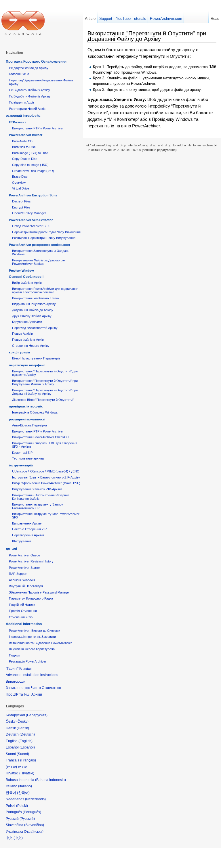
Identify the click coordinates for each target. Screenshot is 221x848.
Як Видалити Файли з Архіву (29, 90)
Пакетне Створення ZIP (29, 529)
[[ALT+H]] (23, 23)
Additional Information (24, 624)
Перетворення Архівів (28, 535)
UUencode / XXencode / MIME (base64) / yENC (45, 471)
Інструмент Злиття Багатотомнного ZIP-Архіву (46, 477)
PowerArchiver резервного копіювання (39, 244)
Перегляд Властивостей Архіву (35, 328)
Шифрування (21, 541)
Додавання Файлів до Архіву (32, 310)
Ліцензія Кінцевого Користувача (32, 649)
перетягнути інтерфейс (27, 365)
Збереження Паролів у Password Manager (39, 592)
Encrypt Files (21, 207)
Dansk (23, 728)
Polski (22, 806)
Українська (33, 832)
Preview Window (21, 270)
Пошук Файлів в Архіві (28, 339)
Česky (22, 721)
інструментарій (21, 465)
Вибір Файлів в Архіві (27, 282)
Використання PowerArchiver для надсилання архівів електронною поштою (45, 290)
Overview (19, 182)
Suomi (23, 754)
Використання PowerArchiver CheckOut (40, 437)
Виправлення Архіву (27, 523)
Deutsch (27, 734)
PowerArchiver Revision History (31, 561)
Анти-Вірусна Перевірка (29, 425)
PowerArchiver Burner (25, 135)
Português (32, 812)
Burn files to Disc (24, 147)
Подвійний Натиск (22, 604)
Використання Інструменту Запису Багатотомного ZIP (37, 506)
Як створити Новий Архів (27, 108)
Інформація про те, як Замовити (32, 636)
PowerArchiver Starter (24, 567)
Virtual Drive (20, 188)
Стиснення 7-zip (21, 617)
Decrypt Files (21, 201)
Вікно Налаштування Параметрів (36, 358)
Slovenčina (34, 825)
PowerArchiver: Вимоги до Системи (34, 630)
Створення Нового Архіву (30, 345)
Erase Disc (20, 176)
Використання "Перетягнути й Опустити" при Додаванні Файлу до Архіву (45, 391)
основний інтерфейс (23, 116)
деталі (11, 549)
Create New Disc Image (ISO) (33, 171)
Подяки (14, 655)
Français (28, 760)
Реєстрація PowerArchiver (27, 661)
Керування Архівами (27, 321)
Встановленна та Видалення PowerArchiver (40, 643)
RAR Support (18, 573)
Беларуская (36, 715)
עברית (11, 767)
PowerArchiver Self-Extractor (31, 220)
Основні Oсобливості (26, 276)
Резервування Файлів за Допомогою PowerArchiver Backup (38, 262)
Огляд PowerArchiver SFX (30, 226)
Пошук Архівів (22, 333)
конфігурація (19, 352)
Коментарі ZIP (22, 452)
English (25, 741)
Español (27, 747)
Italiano (25, 786)
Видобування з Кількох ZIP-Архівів (37, 489)
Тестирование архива (28, 458)
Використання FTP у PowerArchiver (38, 128)
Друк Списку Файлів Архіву (32, 316)
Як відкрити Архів (21, 102)
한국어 (23, 793)
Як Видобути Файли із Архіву (30, 96)
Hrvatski (26, 773)
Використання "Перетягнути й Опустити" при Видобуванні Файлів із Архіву (45, 382)
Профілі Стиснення (23, 610)
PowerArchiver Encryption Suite (33, 195)
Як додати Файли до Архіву (28, 68)
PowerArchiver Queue (24, 555)
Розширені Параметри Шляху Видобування (43, 238)
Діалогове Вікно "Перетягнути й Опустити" (43, 399)
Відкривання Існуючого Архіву (34, 304)
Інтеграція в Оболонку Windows (35, 412)
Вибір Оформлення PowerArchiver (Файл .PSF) (46, 483)
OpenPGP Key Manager (29, 213)
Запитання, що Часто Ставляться (33, 688)
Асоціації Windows (22, 580)
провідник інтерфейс (26, 406)
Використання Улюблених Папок (35, 298)
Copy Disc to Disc (24, 158)
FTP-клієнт (17, 122)
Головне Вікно (19, 74)
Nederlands (35, 799)
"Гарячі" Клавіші (19, 669)
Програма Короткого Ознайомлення (36, 62)
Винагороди (15, 681)
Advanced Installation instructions (32, 675)
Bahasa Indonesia (50, 780)
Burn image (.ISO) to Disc (30, 153)
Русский (27, 819)
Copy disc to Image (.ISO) (30, 164)
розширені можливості (27, 419)
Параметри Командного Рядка (31, 598)
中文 (18, 838)
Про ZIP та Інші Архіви (24, 694)
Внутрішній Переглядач (26, 586)
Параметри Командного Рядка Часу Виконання (46, 232)
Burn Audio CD (22, 141)
